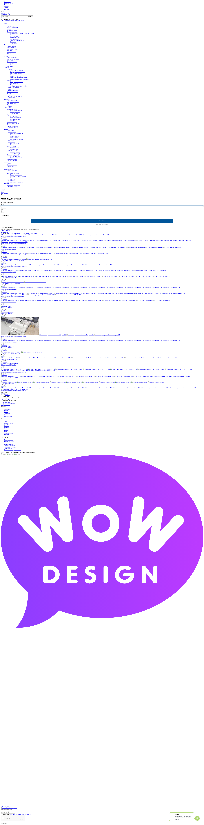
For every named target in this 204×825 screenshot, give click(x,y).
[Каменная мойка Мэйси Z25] (102, 300)
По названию (17, 233)
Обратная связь (8, 448)
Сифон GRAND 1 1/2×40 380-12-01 (10, 353)
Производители (8, 416)
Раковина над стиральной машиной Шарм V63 (13, 236)
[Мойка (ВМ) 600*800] (102, 306)
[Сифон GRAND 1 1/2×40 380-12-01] (102, 352)
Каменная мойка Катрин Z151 (9, 342)
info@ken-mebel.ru (5, 405)
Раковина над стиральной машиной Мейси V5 (13, 296)
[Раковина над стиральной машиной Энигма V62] (102, 265)
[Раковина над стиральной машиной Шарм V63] (102, 235)
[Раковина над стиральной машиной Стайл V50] (102, 241)
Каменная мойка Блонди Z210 (9, 289)
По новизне (34, 233)
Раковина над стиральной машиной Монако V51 (14, 390)
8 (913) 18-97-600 (5, 399)
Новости (6, 410)
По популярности (26, 233)
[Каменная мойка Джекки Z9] (102, 276)
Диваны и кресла (8, 423)
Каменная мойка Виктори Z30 (9, 249)
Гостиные (6, 424)
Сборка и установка (9, 445)
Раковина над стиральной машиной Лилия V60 (13, 372)
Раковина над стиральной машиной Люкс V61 (13, 254)
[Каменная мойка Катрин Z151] (102, 340)
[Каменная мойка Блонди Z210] (102, 287)
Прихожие (6, 427)
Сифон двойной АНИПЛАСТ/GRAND (11, 283)
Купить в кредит (8, 444)
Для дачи (6, 434)
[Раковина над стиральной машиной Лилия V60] (102, 370)
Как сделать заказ (8, 440)
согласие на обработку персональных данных (21, 814)
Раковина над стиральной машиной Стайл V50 (13, 243)
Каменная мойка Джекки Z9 (8, 277)
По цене (10, 233)
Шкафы (6, 431)
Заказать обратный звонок (17, 20)
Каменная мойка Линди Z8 (8, 383)
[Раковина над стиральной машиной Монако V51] (102, 388)
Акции (6, 442)
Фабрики (6, 6)
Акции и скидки (8, 3)
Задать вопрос (4, 232)
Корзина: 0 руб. (5, 13)
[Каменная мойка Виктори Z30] (102, 247)
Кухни (5, 421)
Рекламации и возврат (10, 447)
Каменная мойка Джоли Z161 (9, 359)
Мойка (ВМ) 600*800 (6, 307)
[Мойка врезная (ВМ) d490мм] (102, 363)
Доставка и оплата (9, 4)
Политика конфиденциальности (12, 450)
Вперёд (9, 395)
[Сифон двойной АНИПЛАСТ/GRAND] (102, 282)
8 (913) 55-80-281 (5, 20)
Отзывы (6, 7)
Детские (6, 430)
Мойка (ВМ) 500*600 (6, 313)
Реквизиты (7, 413)
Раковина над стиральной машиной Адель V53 (13, 336)
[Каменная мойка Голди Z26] (102, 270)
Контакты (6, 9)
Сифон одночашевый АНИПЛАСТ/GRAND (13, 260)
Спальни (6, 426)
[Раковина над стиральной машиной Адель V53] (102, 326)
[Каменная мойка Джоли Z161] (102, 358)
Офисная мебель (8, 433)
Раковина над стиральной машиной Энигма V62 (14, 266)
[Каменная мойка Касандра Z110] (102, 376)
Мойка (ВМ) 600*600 (6, 347)
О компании (7, 2)
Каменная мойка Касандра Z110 (9, 377)
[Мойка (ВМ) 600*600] (102, 346)
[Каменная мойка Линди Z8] (102, 382)
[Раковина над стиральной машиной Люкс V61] (102, 253)
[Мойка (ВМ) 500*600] (102, 312)
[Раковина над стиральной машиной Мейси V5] (102, 294)
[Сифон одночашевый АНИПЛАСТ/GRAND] (102, 259)
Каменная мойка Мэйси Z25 (8, 302)
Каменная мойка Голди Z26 (8, 272)
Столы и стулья (8, 428)
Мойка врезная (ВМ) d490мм (8, 365)
